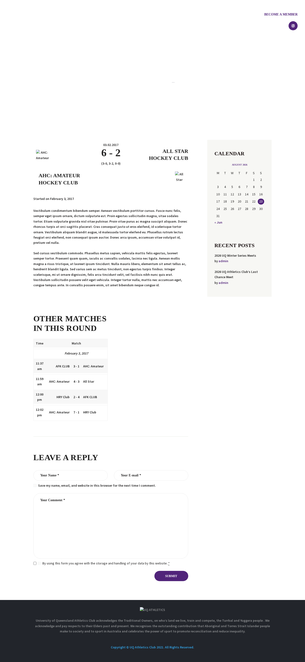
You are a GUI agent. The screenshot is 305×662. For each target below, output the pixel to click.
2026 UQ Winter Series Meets (235, 255)
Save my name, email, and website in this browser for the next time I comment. (97, 485)
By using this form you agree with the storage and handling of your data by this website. (106, 563)
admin (223, 261)
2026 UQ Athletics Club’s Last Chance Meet (236, 274)
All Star (175, 151)
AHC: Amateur (59, 175)
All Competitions (140, 81)
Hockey (163, 81)
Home (119, 81)
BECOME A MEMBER (281, 14)
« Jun (218, 222)
